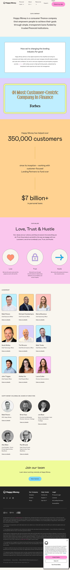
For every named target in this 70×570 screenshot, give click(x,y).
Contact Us (44, 494)
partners (20, 64)
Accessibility (55, 503)
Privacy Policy (15, 559)
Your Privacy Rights (56, 564)
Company (31, 494)
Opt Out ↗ (44, 500)
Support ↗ (44, 497)
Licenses (54, 497)
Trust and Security (7, 559)
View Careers (35, 479)
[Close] (67, 540)
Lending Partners (18, 517)
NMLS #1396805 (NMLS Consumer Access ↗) (28, 559)
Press (30, 500)
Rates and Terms (24, 539)
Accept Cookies (56, 557)
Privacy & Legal (56, 494)
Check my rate (58, 4)
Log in (53, 0)
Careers (31, 497)
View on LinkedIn (6, 319)
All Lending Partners (57, 500)
